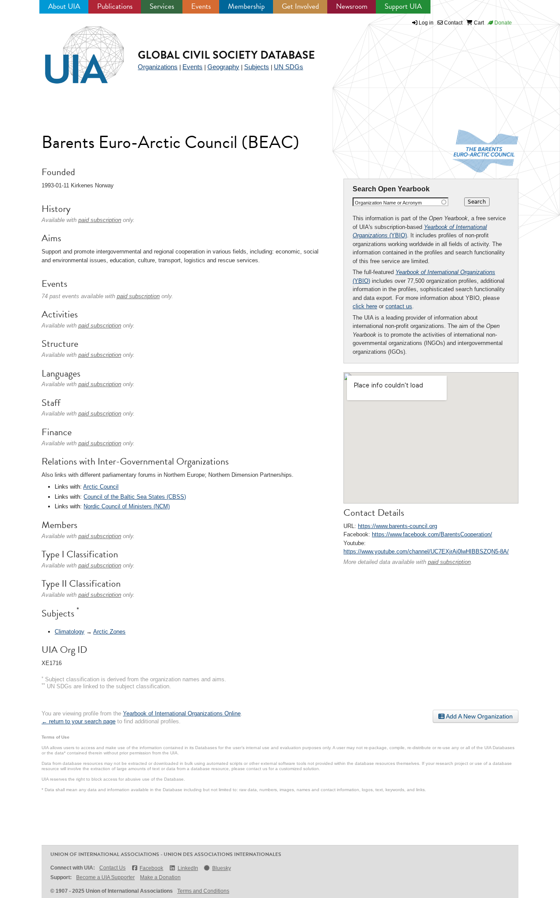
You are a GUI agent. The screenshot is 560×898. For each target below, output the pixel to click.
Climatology (69, 631)
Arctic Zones (109, 631)
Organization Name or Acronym (388, 202)
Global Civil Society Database (226, 55)
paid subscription (449, 562)
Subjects (256, 66)
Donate (502, 23)
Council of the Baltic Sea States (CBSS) (135, 496)
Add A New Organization (478, 716)
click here (365, 306)
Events (201, 6)
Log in (426, 23)
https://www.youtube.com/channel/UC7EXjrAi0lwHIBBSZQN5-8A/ (426, 551)
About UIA (64, 6)
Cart (478, 23)
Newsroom (352, 6)
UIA (74, 50)
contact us (398, 306)
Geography (223, 66)
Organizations (158, 66)
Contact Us (112, 868)
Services (162, 6)
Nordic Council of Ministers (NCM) (127, 506)
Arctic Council (101, 486)
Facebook (151, 868)
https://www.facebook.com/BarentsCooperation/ (432, 534)
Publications (115, 6)
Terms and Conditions (203, 891)
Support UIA (403, 6)
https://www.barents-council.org (397, 526)
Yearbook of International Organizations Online (182, 713)
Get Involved (300, 6)
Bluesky (221, 868)
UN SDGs (288, 66)
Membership (246, 6)
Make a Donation (160, 877)
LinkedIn (188, 868)
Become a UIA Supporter (105, 877)
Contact (452, 23)
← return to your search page (79, 721)
